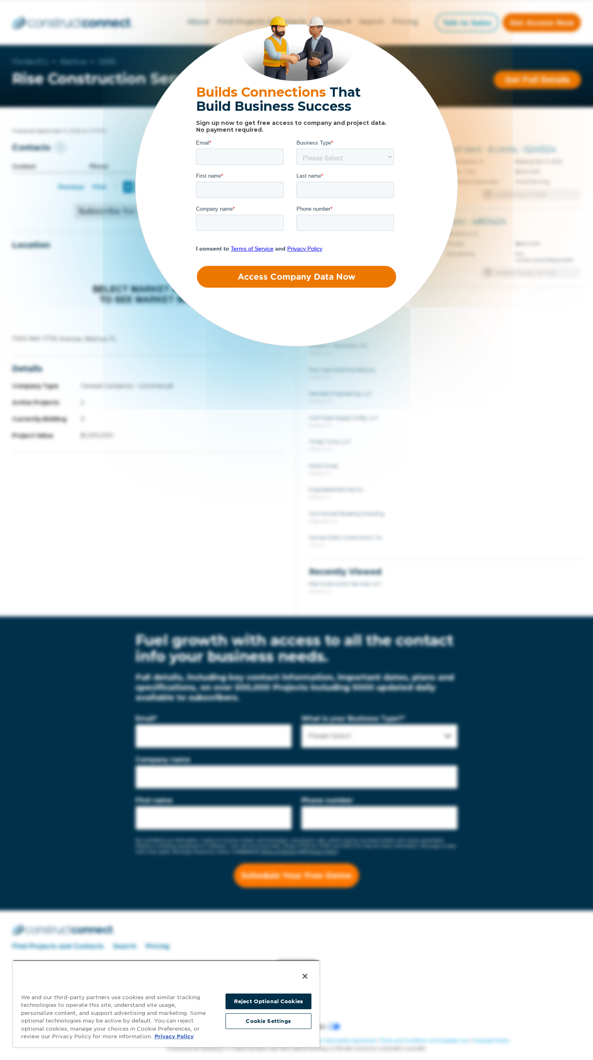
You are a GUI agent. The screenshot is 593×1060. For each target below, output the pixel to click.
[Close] (305, 976)
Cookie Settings (268, 1021)
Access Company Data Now (296, 277)
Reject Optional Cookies (268, 1001)
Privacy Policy (174, 1036)
